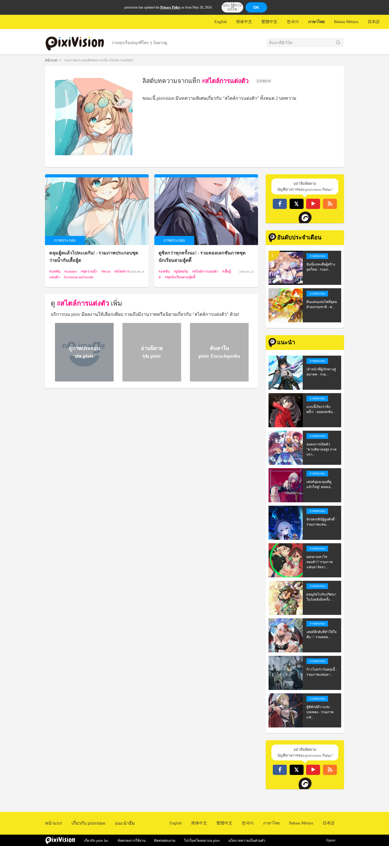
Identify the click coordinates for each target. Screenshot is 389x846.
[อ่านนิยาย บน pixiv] (151, 379)
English (220, 22)
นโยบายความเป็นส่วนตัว (246, 841)
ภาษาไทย (316, 22)
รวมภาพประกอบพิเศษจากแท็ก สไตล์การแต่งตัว (99, 60)
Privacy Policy (170, 7)
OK (256, 7)
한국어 (293, 22)
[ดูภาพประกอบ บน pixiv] (83, 379)
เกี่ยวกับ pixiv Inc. (96, 841)
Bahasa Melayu (346, 22)
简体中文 (244, 22)
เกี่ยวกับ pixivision (88, 823)
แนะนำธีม (125, 823)
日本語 (374, 22)
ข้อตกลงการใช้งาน (132, 841)
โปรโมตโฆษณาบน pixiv (202, 841)
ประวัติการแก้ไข (232, 7)
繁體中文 (269, 22)
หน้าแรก (51, 60)
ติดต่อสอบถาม (164, 841)
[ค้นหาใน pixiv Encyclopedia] (218, 379)
